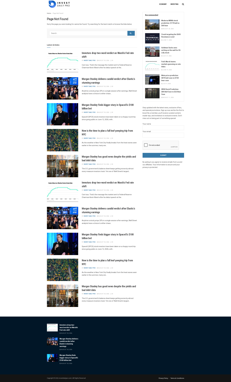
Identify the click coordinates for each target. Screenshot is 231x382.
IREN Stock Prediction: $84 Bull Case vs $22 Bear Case (171, 91)
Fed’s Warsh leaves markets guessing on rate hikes (171, 64)
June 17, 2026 (167, 40)
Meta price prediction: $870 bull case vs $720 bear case (170, 78)
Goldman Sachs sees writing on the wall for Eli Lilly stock (170, 50)
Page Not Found (58, 13)
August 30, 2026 (103, 60)
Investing (174, 4)
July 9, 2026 (166, 83)
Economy (163, 4)
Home (49, 13)
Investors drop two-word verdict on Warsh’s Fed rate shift (69, 327)
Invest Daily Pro (90, 60)
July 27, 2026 (166, 56)
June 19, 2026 (167, 70)
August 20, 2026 (168, 29)
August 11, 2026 (168, 97)
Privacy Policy (163, 378)
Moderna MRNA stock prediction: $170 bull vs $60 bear (170, 23)
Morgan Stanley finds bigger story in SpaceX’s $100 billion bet (69, 357)
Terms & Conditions (177, 378)
